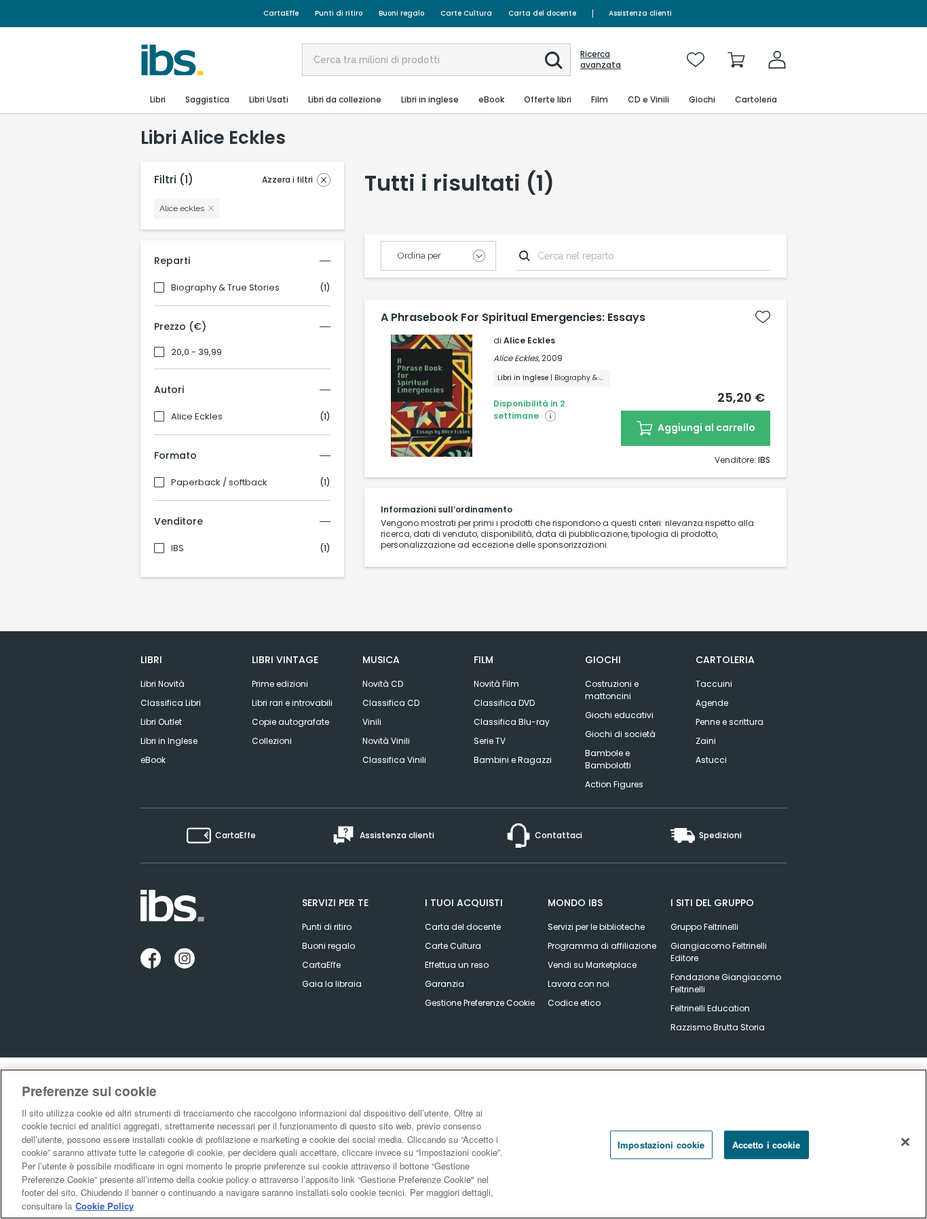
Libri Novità (162, 684)
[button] (554, 60)
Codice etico (574, 1003)
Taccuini (714, 684)
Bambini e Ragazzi (513, 760)
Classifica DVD (504, 703)
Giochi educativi (619, 715)
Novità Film (496, 684)
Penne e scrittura (729, 722)
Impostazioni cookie (661, 1144)
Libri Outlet (161, 722)
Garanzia (444, 984)
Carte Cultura (466, 13)
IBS (177, 548)
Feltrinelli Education (710, 1008)
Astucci (711, 760)
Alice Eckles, (516, 358)
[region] (463, 1144)
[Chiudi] (905, 1142)
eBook (153, 760)
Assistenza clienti (640, 13)
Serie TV (490, 741)
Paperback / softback (219, 482)
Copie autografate (290, 722)
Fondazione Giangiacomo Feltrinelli (725, 983)
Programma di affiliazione (602, 946)
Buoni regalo (401, 13)
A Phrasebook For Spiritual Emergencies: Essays (513, 317)
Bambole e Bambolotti (608, 759)
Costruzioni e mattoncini (612, 690)
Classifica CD (390, 703)
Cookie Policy (104, 1205)
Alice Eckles (197, 416)
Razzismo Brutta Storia (717, 1027)
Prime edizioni (280, 684)
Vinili (371, 722)
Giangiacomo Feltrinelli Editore (718, 952)
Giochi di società (620, 734)
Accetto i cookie (766, 1144)
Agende (712, 703)
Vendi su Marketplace (592, 965)
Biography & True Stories (225, 287)
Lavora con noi (578, 984)
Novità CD (382, 684)
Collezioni (272, 741)
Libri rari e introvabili (292, 703)
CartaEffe (281, 13)
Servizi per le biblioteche (596, 927)
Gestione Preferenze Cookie (480, 1003)
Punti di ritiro (338, 13)
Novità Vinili (386, 741)
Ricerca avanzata (600, 60)
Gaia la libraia (332, 984)
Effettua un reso (457, 965)
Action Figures (614, 784)
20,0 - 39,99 (196, 352)
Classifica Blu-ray (512, 722)
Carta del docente (542, 13)
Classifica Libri (170, 703)
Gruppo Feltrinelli (704, 927)
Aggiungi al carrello (705, 427)
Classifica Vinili (394, 760)
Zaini (706, 741)
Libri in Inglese (168, 741)
